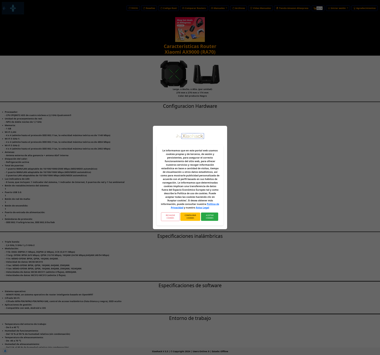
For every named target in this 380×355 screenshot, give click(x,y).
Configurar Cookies (190, 216)
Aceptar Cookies (209, 216)
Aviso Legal (202, 207)
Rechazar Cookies (170, 216)
